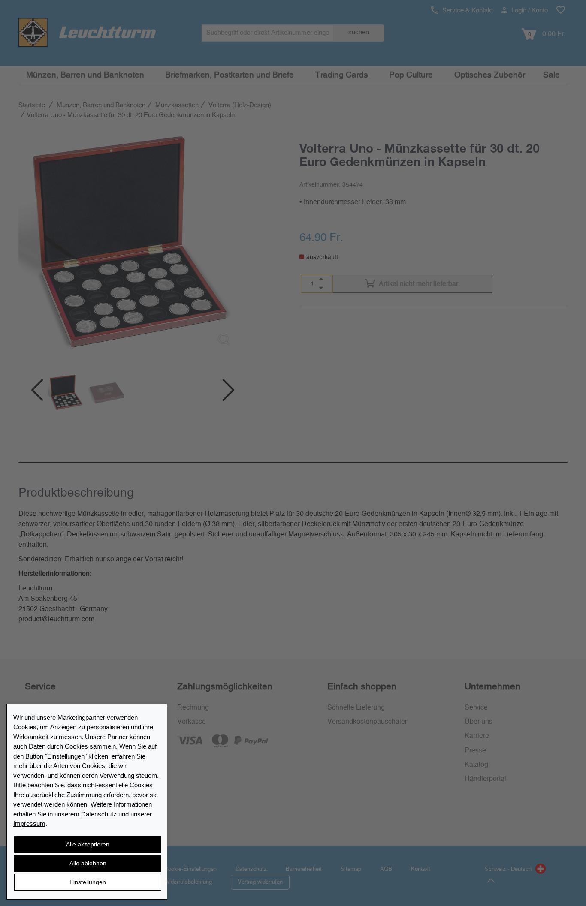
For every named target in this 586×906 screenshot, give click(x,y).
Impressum (29, 823)
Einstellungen (87, 882)
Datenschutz (99, 814)
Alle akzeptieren (87, 844)
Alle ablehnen (87, 863)
